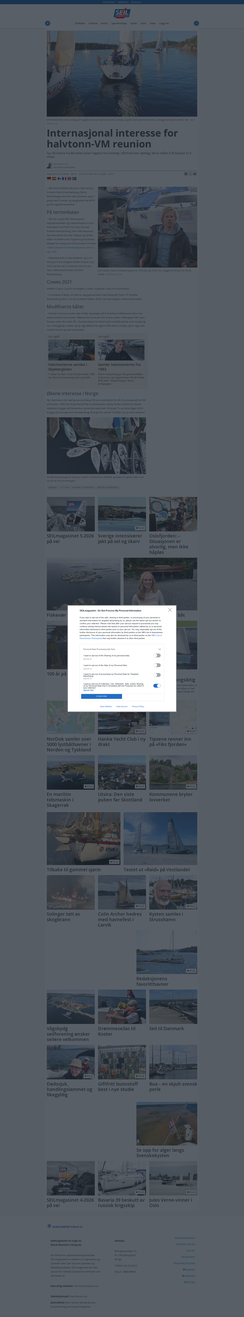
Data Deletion (106, 706)
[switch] (157, 655)
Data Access (122, 706)
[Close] (171, 611)
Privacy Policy (138, 706)
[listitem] (122, 649)
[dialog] (122, 658)
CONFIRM (101, 696)
